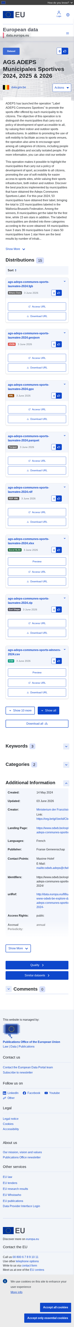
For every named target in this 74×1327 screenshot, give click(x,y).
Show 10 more (22, 710)
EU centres (37, 1269)
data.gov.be (18, 87)
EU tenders (10, 1182)
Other (11, 1097)
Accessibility (11, 1129)
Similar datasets (35, 975)
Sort (10, 270)
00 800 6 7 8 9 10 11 (25, 1257)
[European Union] (35, 1230)
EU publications (13, 1200)
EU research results (15, 1188)
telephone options (27, 1261)
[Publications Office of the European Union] (35, 1030)
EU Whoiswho (12, 1194)
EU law (7, 1176)
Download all (34, 723)
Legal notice (10, 1118)
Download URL (38, 316)
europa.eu (32, 1239)
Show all (50, 710)
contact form (29, 1265)
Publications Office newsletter (22, 1157)
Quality (34, 965)
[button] (60, 2)
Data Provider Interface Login (21, 1205)
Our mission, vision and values (22, 1152)
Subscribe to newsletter (18, 1072)
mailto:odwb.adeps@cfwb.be (54, 867)
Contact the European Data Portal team (28, 1067)
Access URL (39, 306)
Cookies (8, 1123)
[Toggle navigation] (67, 33)
